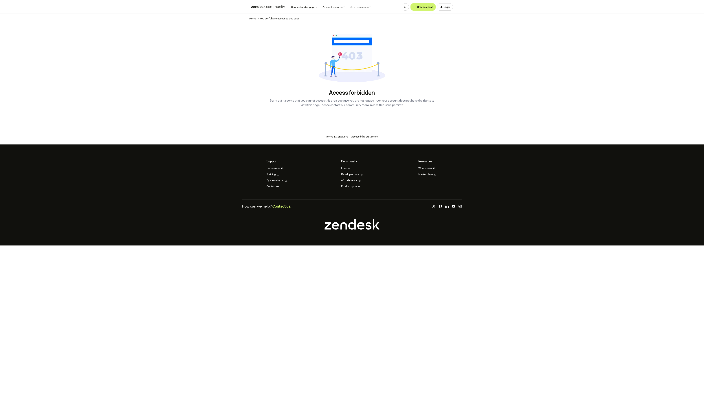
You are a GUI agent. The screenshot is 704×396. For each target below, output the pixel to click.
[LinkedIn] (447, 206)
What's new (425, 168)
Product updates (350, 186)
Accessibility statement (364, 136)
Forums (345, 168)
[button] (423, 7)
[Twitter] (434, 206)
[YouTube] (453, 206)
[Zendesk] (352, 228)
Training (271, 174)
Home (252, 18)
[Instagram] (460, 206)
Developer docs (350, 174)
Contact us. (281, 206)
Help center (273, 168)
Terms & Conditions (337, 136)
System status (275, 180)
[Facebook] (440, 206)
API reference (349, 180)
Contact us (273, 186)
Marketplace (425, 174)
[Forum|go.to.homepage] (268, 7)
